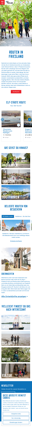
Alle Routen (16, 91)
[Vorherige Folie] (2, 119)
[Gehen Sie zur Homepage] (9, 2)
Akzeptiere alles (16, 413)
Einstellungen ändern (16, 422)
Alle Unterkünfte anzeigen (13, 296)
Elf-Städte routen (8, 216)
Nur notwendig (16, 418)
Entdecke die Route (16, 241)
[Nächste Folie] (29, 119)
